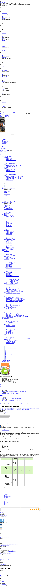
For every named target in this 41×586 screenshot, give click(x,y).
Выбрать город (3, 2)
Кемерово (4, 33)
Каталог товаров (3, 154)
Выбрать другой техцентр (4, 537)
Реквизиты (6, 504)
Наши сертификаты (3, 384)
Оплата (3, 140)
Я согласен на (9, 544)
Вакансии (6, 503)
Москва (3, 50)
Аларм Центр (6, 110)
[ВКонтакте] (0, 426)
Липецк (3, 46)
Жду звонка (2, 552)
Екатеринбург (4, 22)
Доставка (4, 139)
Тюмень (3, 89)
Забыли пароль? (6, 559)
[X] (3, 426)
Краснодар (4, 36)
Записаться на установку (4, 412)
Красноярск (4, 38)
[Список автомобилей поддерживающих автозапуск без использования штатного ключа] (5, 374)
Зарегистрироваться (3, 564)
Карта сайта (6, 501)
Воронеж (4, 18)
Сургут (3, 81)
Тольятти (4, 85)
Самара (3, 74)
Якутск (3, 106)
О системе (4, 143)
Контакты (4, 146)
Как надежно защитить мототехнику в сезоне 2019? (11, 400)
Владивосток (4, 13)
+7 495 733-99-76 (3, 148)
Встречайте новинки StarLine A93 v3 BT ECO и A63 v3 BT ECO (13, 393)
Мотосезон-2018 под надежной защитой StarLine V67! (11, 402)
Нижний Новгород (5, 55)
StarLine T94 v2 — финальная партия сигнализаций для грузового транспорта (15, 389)
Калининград (4, 28)
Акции (3, 138)
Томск (3, 87)
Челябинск (4, 102)
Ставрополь (4, 79)
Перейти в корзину (3, 151)
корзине (5, 574)
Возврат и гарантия (5, 141)
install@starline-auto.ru (4, 512)
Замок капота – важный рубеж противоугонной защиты (12, 398)
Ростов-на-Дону (5, 70)
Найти (12, 134)
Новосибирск (4, 57)
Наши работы (6, 502)
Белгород (4, 8)
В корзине (4, 150)
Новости (2, 386)
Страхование (4, 142)
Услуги (3, 145)
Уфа (3, 93)
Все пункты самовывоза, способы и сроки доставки (4, 116)
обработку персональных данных (12, 544)
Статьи (2, 395)
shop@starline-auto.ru (3, 515)
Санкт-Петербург (5, 76)
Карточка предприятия (4, 517)
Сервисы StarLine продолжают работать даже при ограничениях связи (14, 391)
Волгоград (4, 16)
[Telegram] (2, 521)
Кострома (4, 34)
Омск (3, 61)
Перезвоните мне (3, 113)
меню (1, 136)
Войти (1, 559)
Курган (3, 40)
